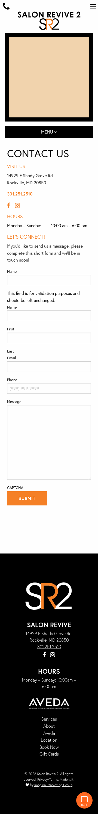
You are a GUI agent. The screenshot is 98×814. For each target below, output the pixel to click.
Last (10, 351)
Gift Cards (49, 754)
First (10, 328)
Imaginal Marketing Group (53, 785)
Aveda (49, 733)
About (49, 726)
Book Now (49, 747)
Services (49, 719)
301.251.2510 (20, 194)
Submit (27, 498)
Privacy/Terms (47, 779)
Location (49, 740)
